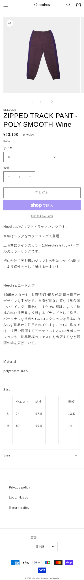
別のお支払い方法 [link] (42, 216)
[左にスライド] (32, 101)
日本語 (39, 546)
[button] (6, 5)
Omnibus (36, 578)
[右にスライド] (52, 101)
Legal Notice (18, 497)
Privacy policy (19, 487)
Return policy (19, 507)
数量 (6, 168)
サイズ (7, 148)
